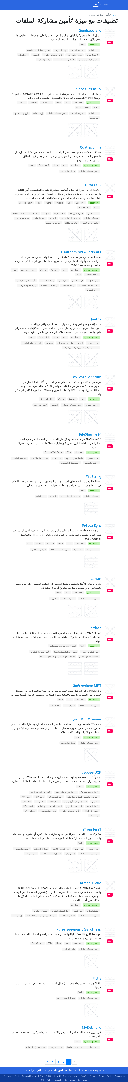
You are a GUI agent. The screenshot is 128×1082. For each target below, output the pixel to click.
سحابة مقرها (59, 213)
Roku (96, 107)
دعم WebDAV (71, 222)
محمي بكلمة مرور (74, 54)
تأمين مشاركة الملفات (53, 54)
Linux (58, 102)
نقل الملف (93, 50)
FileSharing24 (90, 434)
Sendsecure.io (90, 30)
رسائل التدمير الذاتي (66, 998)
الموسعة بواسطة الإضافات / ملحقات (82, 796)
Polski (17, 1076)
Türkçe (50, 1080)
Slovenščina (70, 1080)
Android (33, 102)
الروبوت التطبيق (22, 113)
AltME (96, 578)
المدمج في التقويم (74, 806)
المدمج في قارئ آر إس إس (75, 801)
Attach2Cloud (90, 883)
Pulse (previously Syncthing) (78, 929)
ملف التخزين (93, 213)
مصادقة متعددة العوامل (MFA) (25, 213)
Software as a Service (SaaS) (63, 645)
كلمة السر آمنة (40, 405)
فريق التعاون (77, 280)
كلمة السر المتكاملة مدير (65, 792)
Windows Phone (28, 270)
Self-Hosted (84, 207)
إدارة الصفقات (68, 285)
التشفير (35, 54)
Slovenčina (82, 1080)
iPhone (48, 202)
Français (67, 1076)
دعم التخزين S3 (76, 213)
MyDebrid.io (91, 1027)
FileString (93, 476)
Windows (78, 102)
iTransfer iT (92, 829)
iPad (38, 202)
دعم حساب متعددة (48, 810)
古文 (42, 1080)
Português (8, 1076)
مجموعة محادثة (68, 598)
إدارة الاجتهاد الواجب (27, 285)
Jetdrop (95, 628)
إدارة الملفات (92, 289)
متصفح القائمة (44, 59)
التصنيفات (40, 801)
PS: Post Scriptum (87, 377)
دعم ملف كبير (39, 218)
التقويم (54, 598)
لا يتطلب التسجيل (22, 848)
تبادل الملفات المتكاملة (88, 285)
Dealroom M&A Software (81, 252)
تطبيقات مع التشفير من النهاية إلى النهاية (81, 347)
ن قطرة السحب (91, 462)
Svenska (58, 1080)
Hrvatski (57, 1076)
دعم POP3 (39, 796)
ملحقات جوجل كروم (74, 458)
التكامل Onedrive (67, 915)
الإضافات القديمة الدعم (40, 792)
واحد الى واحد (60, 50)
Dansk (102, 1076)
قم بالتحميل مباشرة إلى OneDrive (41, 915)
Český (110, 1076)
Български (120, 1076)
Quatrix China (90, 147)
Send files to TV (88, 89)
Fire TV (22, 102)
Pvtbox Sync (91, 525)
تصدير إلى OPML (91, 810)
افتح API (46, 213)
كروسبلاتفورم (92, 54)
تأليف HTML (28, 806)
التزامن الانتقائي (39, 549)
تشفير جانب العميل (90, 222)
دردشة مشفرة (92, 405)
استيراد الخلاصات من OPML (50, 806)
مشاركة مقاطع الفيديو (88, 656)
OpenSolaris (37, 943)
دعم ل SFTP (69, 705)
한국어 (41, 1076)
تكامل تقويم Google (89, 792)
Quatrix (95, 319)
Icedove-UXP (91, 772)
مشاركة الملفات (78, 50)
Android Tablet (82, 107)
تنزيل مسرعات (56, 1047)
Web (82, 44)
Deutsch (93, 1076)
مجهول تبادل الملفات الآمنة (38, 50)
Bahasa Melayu (29, 1076)
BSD (50, 943)
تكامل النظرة (92, 910)
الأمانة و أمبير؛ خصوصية (64, 59)
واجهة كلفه (93, 815)
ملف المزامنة (92, 549)
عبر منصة (94, 117)
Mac (67, 102)
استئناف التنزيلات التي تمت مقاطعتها (82, 1047)
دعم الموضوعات (55, 796)
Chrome (78, 452)
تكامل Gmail (54, 801)
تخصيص (49, 343)
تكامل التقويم (92, 806)
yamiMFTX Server (86, 719)
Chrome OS (47, 102)
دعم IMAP (26, 796)
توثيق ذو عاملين (22, 218)
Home (115, 15)
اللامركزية (78, 549)
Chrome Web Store (53, 452)
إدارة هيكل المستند (49, 285)
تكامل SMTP (30, 810)
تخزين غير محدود (53, 222)
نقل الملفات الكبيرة (39, 458)
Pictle (96, 978)
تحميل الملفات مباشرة (88, 59)
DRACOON (93, 185)
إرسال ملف (23, 54)
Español (84, 1076)
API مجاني (26, 801)
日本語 (48, 1076)
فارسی (75, 1076)
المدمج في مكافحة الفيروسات (70, 343)
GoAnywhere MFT (87, 685)
